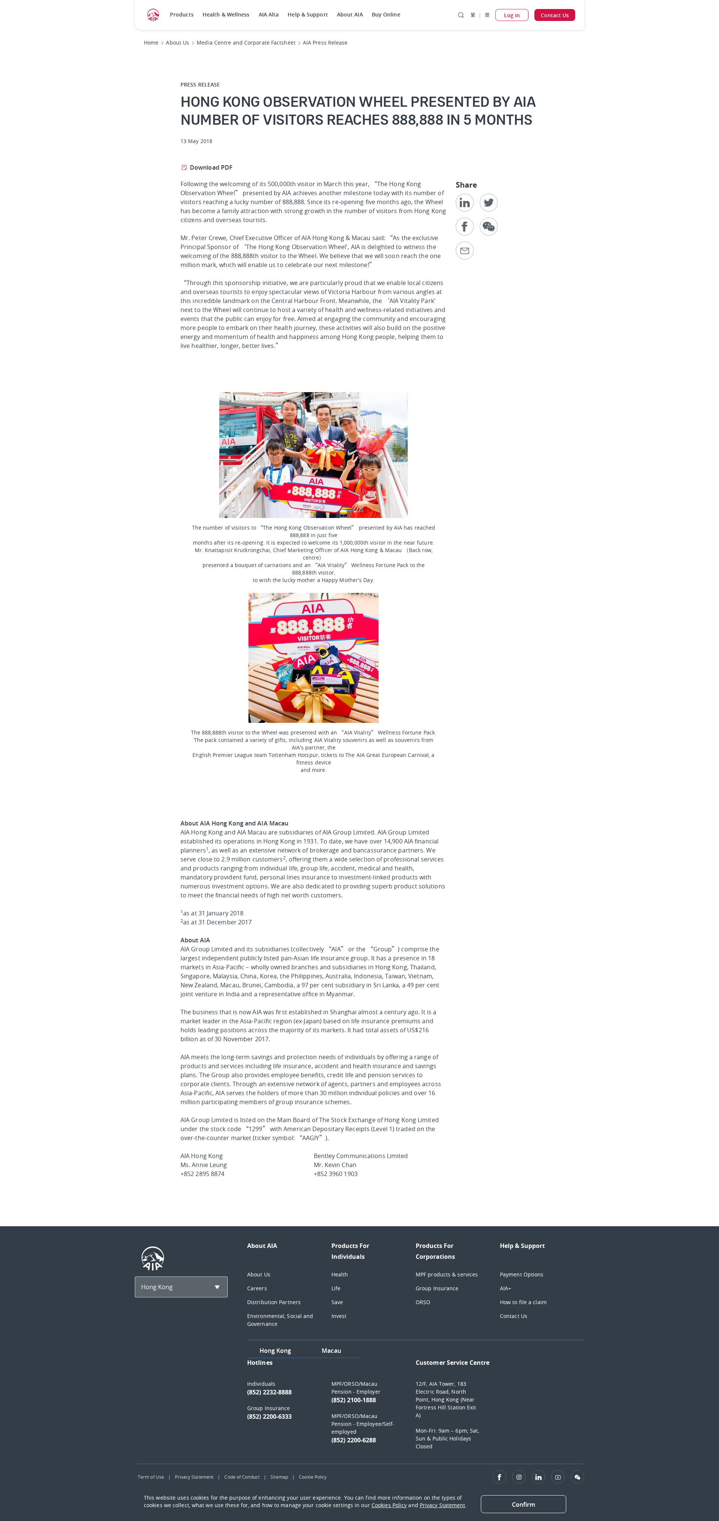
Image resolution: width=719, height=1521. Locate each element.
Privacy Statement (194, 1477)
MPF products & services (447, 1274)
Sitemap (279, 1477)
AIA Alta (269, 14)
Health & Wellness (226, 14)
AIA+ (505, 1288)
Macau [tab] (331, 1350)
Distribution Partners (274, 1302)
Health (339, 1274)
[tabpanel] (415, 1408)
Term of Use (151, 1477)
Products (182, 14)
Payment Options (522, 1274)
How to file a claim (523, 1302)
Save (337, 1302)
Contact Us (513, 1315)
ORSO (423, 1302)
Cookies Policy (389, 1505)
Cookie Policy (313, 1477)
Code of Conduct (242, 1477)
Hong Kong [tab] (275, 1350)
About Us (258, 1274)
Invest (339, 1315)
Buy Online (386, 14)
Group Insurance (437, 1288)
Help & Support (308, 14)
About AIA (350, 14)
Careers (257, 1288)
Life (335, 1288)
